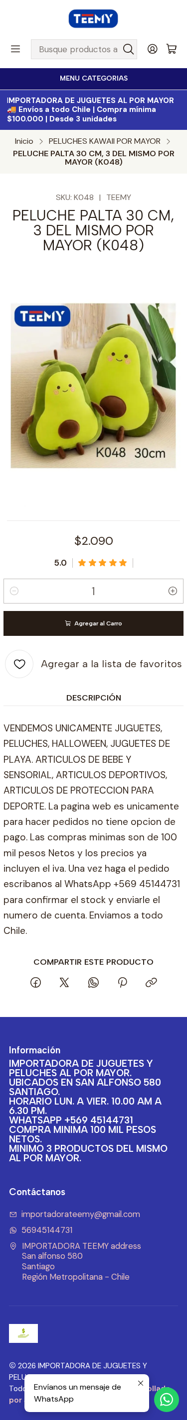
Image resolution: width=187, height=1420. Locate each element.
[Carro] (171, 49)
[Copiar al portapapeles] (151, 983)
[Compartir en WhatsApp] (93, 983)
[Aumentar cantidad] (173, 591)
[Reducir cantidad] (14, 591)
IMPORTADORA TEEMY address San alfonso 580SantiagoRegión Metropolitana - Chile (81, 1261)
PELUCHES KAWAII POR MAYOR (105, 141)
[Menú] (15, 49)
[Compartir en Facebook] (35, 983)
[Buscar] (128, 49)
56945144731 (46, 1230)
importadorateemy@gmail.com (80, 1214)
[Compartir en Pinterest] (122, 983)
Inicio (24, 141)
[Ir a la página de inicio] (93, 19)
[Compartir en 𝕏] (64, 983)
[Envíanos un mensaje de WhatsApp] (166, 1399)
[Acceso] (152, 49)
